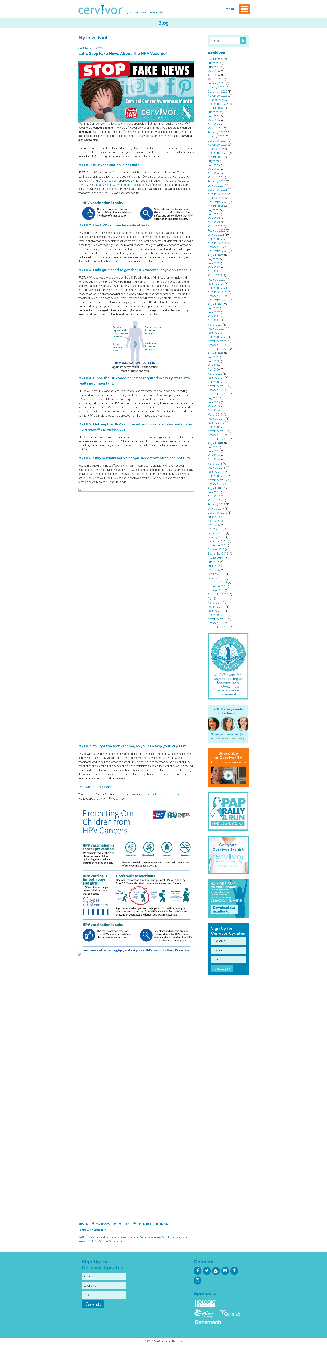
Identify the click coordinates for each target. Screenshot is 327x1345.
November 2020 (217, 341)
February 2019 (216, 418)
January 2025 (216, 136)
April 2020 (214, 369)
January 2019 (216, 422)
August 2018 (215, 443)
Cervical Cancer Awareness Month (149, 1237)
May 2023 (214, 218)
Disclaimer (179, 1341)
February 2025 (216, 132)
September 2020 (218, 349)
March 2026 (215, 79)
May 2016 (214, 520)
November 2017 (217, 480)
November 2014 (217, 586)
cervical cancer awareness (111, 1237)
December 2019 (217, 381)
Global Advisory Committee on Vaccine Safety (121, 184)
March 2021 (215, 324)
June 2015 (214, 565)
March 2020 (215, 373)
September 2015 (218, 553)
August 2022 (215, 255)
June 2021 (214, 312)
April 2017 (214, 496)
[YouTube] (216, 1271)
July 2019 (213, 398)
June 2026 (214, 67)
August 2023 (215, 206)
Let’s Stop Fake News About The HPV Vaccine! (122, 54)
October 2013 (216, 623)
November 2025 (217, 95)
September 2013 (218, 627)
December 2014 (217, 582)
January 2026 (216, 87)
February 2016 (216, 533)
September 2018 (218, 439)
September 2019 (218, 394)
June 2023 (214, 214)
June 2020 (214, 361)
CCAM (90, 1237)
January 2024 (216, 185)
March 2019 (215, 414)
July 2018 (213, 447)
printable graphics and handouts (165, 794)
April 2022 (214, 271)
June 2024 (214, 165)
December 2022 (217, 238)
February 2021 (216, 328)
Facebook (102, 1223)
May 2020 (214, 365)
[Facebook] (197, 1271)
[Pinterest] (225, 1271)
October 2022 (216, 247)
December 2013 (217, 615)
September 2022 (218, 251)
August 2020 (215, 353)
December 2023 (217, 189)
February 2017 (216, 504)
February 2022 (216, 279)
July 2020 (213, 357)
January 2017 (216, 508)
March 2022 (215, 275)
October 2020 (216, 345)
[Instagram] (197, 1280)
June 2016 (214, 516)
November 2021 (217, 292)
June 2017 (214, 492)
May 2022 (214, 267)
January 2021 (216, 332)
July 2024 (213, 161)
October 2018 (216, 435)
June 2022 (214, 263)
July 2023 (213, 210)
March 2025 (215, 128)
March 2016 (215, 529)
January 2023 (216, 234)
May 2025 (214, 120)
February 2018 (216, 467)
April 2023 (214, 222)
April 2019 (214, 410)
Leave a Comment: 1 (92, 1230)
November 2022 (217, 242)
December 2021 (217, 287)
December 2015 (217, 541)
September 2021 (218, 300)
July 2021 (213, 308)
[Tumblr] (234, 1271)
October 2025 (216, 99)
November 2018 (217, 431)
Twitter (123, 1223)
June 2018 (214, 451)
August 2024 (215, 157)
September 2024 (218, 153)
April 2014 (214, 598)
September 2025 (218, 103)
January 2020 (216, 377)
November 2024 (217, 144)
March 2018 (215, 463)
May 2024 (214, 169)
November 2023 (217, 193)
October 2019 (216, 390)
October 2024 (216, 148)
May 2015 (214, 570)
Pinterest (144, 1223)
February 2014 (216, 606)
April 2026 (214, 75)
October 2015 (216, 549)
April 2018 (214, 459)
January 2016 (216, 537)
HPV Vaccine (100, 1241)
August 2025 (215, 108)
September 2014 (218, 594)
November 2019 (217, 386)
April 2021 (214, 320)
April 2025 (214, 124)
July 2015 (213, 561)
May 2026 (214, 71)
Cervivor (101, 8)
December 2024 (217, 140)
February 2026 (216, 83)
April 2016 (214, 525)
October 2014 (216, 590)
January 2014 (216, 610)
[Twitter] (207, 1271)
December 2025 (217, 91)
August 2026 (215, 58)
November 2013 (217, 619)
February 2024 (216, 181)
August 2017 (215, 488)
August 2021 (215, 304)
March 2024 (215, 177)
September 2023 (218, 202)
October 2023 (216, 197)
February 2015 (216, 574)
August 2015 (215, 557)
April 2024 (214, 173)
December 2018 (217, 426)
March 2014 (215, 602)
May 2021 (214, 316)
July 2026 (213, 63)
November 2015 (217, 545)
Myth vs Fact (116, 1241)
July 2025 (213, 112)
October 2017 (216, 484)
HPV (88, 1241)
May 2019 (214, 406)
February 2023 (216, 230)
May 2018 (214, 455)
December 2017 (217, 476)
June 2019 (214, 402)
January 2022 (216, 283)
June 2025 (214, 116)
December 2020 (217, 337)
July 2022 (213, 259)
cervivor (175, 1237)
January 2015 (216, 578)
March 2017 (215, 500)
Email (163, 1223)
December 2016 (217, 512)
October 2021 (216, 296)
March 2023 (215, 226)
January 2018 (216, 471)
